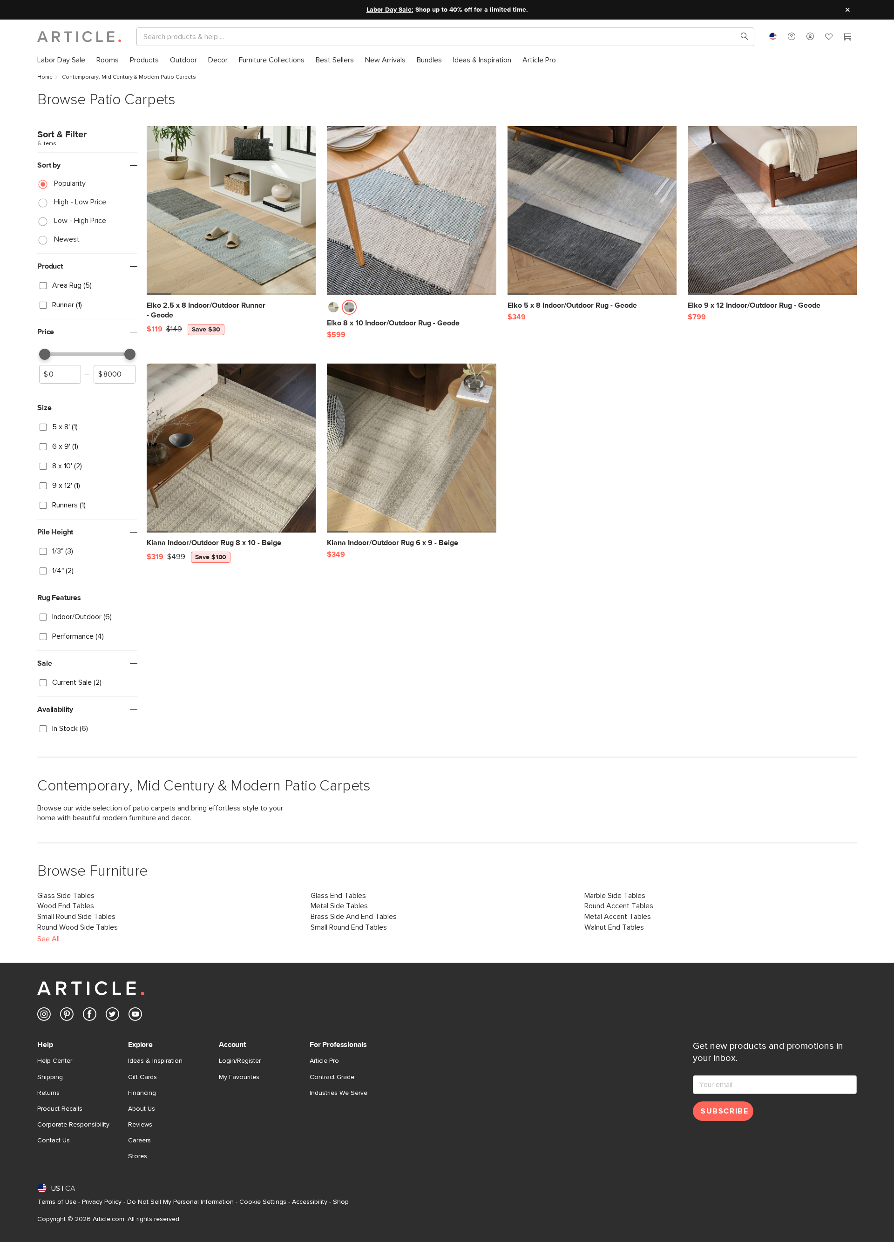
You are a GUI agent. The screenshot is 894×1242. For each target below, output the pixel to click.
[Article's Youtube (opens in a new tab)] (135, 1016)
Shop (341, 1202)
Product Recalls (59, 1109)
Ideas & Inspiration (155, 1061)
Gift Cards (142, 1077)
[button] (791, 36)
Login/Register (240, 1061)
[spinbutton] (60, 374)
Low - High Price (80, 220)
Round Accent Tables (618, 906)
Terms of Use (56, 1202)
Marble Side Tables (614, 895)
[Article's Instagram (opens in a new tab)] (44, 1016)
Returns (48, 1093)
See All (48, 939)
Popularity (70, 183)
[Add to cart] (306, 310)
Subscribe (724, 1111)
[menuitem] (61, 59)
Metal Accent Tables (617, 916)
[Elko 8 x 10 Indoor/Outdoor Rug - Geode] (411, 210)
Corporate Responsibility (73, 1124)
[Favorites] (829, 37)
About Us (141, 1109)
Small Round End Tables (349, 927)
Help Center (54, 1061)
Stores (137, 1156)
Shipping (50, 1077)
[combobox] (773, 36)
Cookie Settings (262, 1202)
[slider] (44, 354)
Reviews (140, 1124)
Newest (67, 239)
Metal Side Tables (339, 906)
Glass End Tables (338, 895)
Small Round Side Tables (76, 916)
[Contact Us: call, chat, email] (791, 36)
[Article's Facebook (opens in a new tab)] (89, 1016)
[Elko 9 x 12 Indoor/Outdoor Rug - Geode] (772, 210)
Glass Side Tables (66, 895)
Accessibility (309, 1202)
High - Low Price (80, 202)
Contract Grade (332, 1077)
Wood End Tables (65, 906)
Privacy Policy (102, 1202)
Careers (139, 1140)
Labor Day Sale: (389, 10)
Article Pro (324, 1061)
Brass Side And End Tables (354, 916)
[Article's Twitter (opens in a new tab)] (112, 1016)
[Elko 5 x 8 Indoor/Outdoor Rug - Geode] (592, 210)
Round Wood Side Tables (77, 927)
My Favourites (239, 1077)
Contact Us (53, 1140)
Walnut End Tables (614, 927)
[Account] (810, 36)
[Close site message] (847, 9)
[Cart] (847, 37)
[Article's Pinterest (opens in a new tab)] (67, 1016)
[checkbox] (87, 286)
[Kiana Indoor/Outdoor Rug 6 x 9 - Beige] (411, 448)
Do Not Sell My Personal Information (180, 1202)
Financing (142, 1093)
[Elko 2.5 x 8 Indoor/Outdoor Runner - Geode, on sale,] (231, 210)
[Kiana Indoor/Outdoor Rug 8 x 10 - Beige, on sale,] (231, 448)
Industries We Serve (338, 1093)
